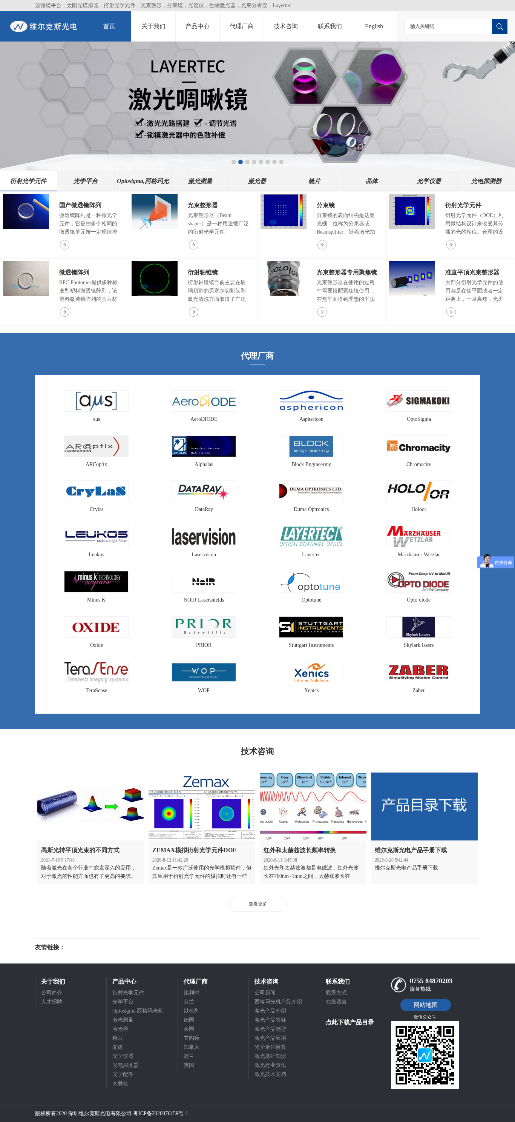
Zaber (418, 690)
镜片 (117, 1038)
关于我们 (153, 26)
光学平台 (122, 1002)
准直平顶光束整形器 (472, 272)
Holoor (418, 509)
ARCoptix (96, 464)
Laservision (204, 554)
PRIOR (204, 645)
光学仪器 (122, 1056)
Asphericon (311, 419)
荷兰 (189, 1056)
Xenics (311, 690)
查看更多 (258, 904)
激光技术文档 (270, 1074)
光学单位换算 (270, 1047)
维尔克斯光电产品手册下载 (411, 850)
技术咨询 (286, 26)
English (374, 26)
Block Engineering (311, 464)
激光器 (120, 1029)
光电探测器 (125, 1065)
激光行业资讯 (270, 1065)
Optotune (311, 600)
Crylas (96, 509)
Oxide (96, 645)
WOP (204, 690)
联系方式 (336, 993)
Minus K (96, 600)
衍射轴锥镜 (203, 272)
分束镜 (326, 205)
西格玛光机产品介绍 (278, 1002)
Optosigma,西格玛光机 (137, 1011)
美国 (189, 1029)
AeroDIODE (204, 419)
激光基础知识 (270, 1056)
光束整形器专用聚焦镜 (347, 272)
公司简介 (51, 993)
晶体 (117, 1047)
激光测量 (122, 1020)
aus (96, 419)
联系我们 (330, 26)
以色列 (191, 1011)
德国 (189, 1020)
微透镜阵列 (74, 272)
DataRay (204, 509)
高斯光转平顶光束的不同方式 (80, 850)
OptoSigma (419, 419)
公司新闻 (265, 993)
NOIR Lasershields (204, 600)
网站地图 (426, 1005)
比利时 (191, 993)
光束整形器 (203, 205)
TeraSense (96, 690)
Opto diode (419, 600)
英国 (189, 1065)
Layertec (311, 554)
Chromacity (418, 464)
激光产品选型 (270, 1029)
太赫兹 (120, 1083)
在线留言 (336, 1002)
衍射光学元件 (463, 205)
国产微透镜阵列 (80, 205)
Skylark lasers (419, 645)
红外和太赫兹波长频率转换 (300, 850)
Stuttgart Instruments (311, 645)
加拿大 (191, 1047)
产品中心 (197, 26)
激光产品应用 (270, 1038)
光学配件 (122, 1074)
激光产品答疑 (270, 1020)
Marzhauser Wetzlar (419, 554)
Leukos (96, 554)
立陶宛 (191, 1038)
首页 (109, 26)
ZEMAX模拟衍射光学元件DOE (194, 850)
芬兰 (189, 1002)
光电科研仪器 (88, 947)
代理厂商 (242, 26)
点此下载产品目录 (350, 1022)
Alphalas (204, 464)
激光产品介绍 (270, 1011)
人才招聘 (51, 1002)
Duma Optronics (311, 509)
